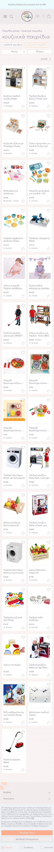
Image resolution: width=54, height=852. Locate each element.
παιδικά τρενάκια (13, 45)
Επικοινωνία (8, 799)
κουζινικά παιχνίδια (32, 31)
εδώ (32, 818)
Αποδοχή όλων (27, 833)
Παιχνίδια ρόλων (11, 31)
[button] (46, 59)
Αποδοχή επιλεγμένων (27, 839)
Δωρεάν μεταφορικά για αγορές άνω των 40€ (27, 4)
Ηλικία (14, 52)
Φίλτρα (40, 52)
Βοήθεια (7, 792)
